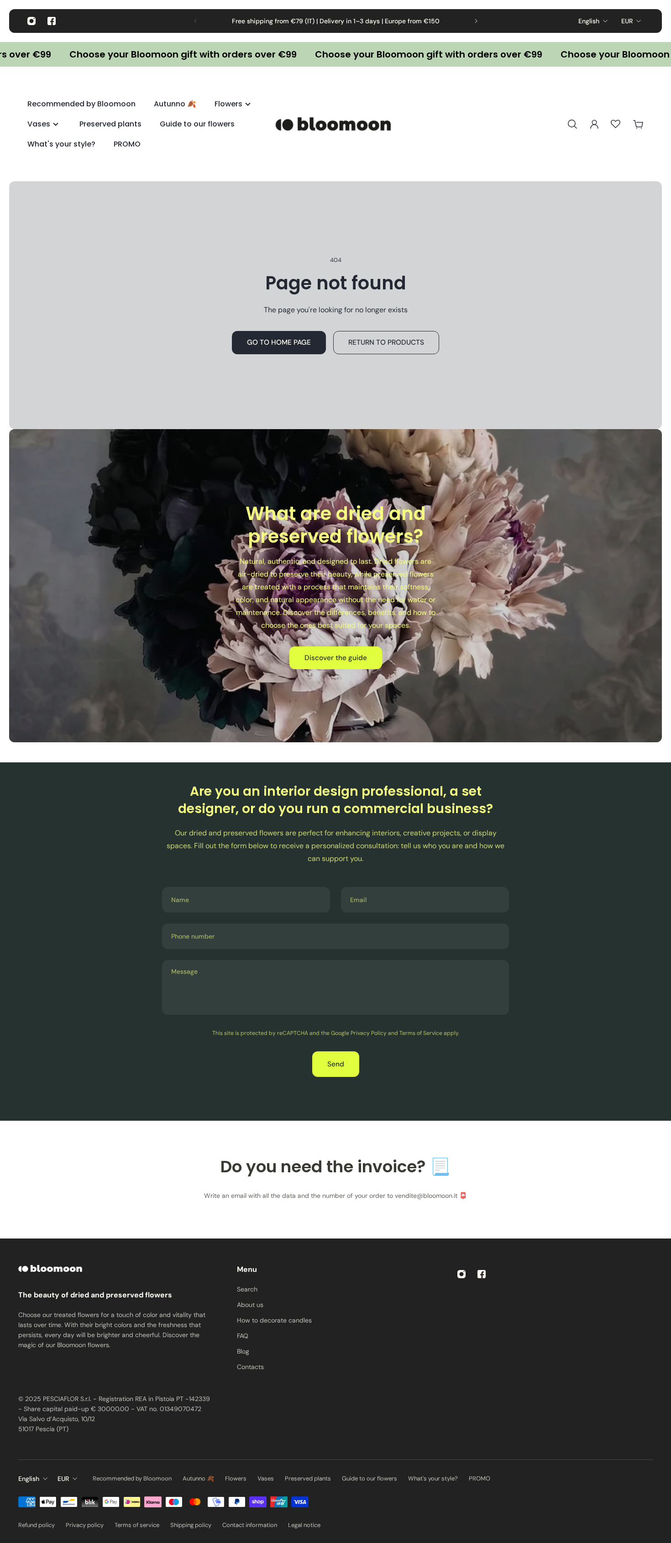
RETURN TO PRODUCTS (386, 342)
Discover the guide (335, 657)
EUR (627, 21)
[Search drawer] (572, 124)
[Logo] (335, 124)
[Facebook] (52, 21)
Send (335, 1064)
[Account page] (594, 124)
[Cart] (638, 124)
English (588, 21)
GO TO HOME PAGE (279, 342)
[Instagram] (31, 21)
